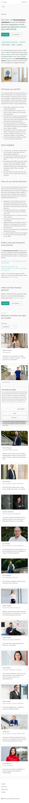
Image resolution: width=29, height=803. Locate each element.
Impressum (4, 786)
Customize (13, 417)
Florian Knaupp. (13, 277)
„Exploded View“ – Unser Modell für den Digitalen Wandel (14, 262)
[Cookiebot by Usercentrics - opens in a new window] (20, 384)
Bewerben (5, 34)
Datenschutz (4, 789)
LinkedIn (3, 792)
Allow (14, 413)
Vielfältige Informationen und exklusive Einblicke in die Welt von (14, 268)
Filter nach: (4, 323)
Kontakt (3, 784)
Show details (20, 409)
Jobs (4, 6)
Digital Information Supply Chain (10, 42)
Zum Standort (15, 34)
